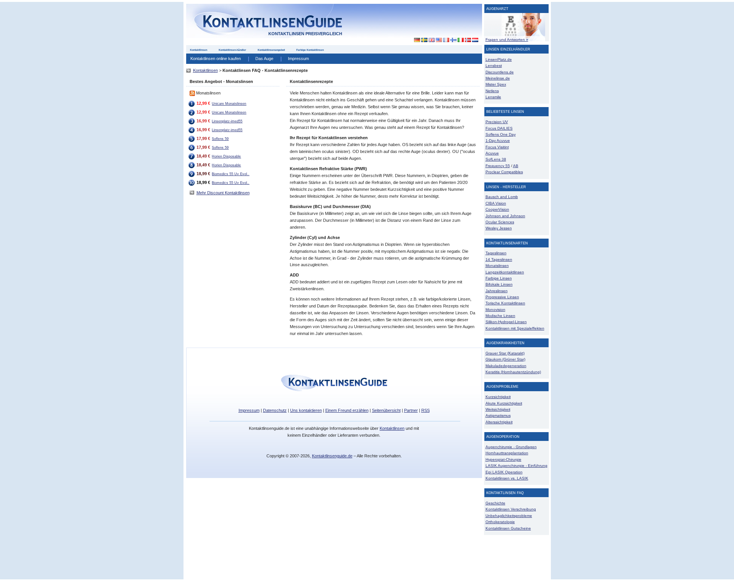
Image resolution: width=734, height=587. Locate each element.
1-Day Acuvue (498, 140)
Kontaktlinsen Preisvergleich (305, 33)
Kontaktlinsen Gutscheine (508, 528)
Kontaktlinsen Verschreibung (511, 509)
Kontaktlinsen (198, 50)
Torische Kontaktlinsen (505, 303)
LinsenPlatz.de (499, 59)
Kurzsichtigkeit (498, 397)
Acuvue (492, 153)
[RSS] (192, 93)
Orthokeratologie (500, 522)
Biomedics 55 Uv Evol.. (230, 174)
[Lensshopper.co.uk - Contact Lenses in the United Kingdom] (431, 40)
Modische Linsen (500, 316)
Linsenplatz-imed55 (227, 121)
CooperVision (497, 209)
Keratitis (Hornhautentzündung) (513, 372)
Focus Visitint (497, 147)
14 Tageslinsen (499, 259)
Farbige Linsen (499, 278)
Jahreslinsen (497, 291)
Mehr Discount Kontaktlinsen (223, 192)
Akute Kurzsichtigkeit (504, 403)
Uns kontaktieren (306, 410)
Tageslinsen (496, 253)
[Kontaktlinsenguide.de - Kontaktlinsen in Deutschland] (415, 40)
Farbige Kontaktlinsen (310, 50)
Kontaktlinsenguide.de (332, 456)
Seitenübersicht (386, 410)
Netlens (492, 91)
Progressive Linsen (502, 297)
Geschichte (495, 503)
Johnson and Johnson (505, 216)
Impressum (298, 58)
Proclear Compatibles (504, 172)
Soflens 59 (220, 139)
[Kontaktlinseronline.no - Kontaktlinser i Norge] (467, 40)
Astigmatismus (498, 415)
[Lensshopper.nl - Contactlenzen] (475, 40)
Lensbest (494, 65)
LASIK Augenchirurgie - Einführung (516, 465)
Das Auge (264, 58)
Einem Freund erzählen (347, 410)
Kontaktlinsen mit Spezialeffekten (515, 328)
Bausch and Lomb (502, 197)
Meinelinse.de (498, 78)
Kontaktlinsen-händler (232, 50)
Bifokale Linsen (499, 284)
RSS (425, 410)
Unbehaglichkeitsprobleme (509, 516)
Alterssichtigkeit (499, 422)
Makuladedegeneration (506, 366)
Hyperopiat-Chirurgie (503, 459)
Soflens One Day (501, 134)
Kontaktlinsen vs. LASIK (507, 478)
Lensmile (493, 97)
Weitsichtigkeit (498, 409)
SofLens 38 (496, 159)
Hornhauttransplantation (507, 453)
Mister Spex (496, 84)
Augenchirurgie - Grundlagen (511, 447)
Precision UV (497, 122)
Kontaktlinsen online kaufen (215, 58)
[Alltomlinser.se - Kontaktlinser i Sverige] (424, 40)
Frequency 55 (498, 166)
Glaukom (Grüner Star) (505, 359)
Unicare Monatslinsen (229, 104)
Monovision (495, 309)
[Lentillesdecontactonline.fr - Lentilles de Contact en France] (446, 40)
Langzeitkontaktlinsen (505, 272)
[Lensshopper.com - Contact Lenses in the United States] (438, 40)
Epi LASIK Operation (504, 472)
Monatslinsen (497, 265)
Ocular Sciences (500, 222)
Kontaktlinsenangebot (271, 50)
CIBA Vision (496, 203)
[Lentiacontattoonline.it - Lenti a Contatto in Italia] (460, 40)
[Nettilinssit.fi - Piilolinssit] (453, 40)
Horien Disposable (226, 156)
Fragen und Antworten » (507, 39)
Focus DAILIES (499, 128)
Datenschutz (275, 410)
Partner (411, 410)
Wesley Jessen (499, 228)
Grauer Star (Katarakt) (505, 353)
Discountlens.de (500, 72)
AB (515, 166)
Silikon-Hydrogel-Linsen (506, 322)
